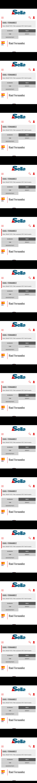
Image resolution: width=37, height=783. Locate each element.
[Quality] (30, 781)
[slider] (18, 780)
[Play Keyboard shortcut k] (3, 781)
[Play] (18, 391)
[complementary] (18, 391)
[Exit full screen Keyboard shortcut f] (34, 781)
